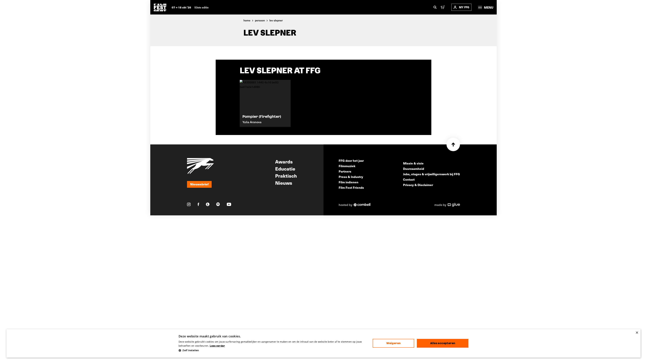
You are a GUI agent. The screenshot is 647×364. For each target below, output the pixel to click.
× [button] (637, 332)
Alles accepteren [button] (442, 343)
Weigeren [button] (393, 343)
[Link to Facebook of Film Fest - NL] (198, 204)
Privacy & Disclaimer (418, 185)
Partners (345, 171)
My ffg (464, 7)
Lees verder (217, 345)
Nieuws (283, 182)
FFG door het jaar (351, 160)
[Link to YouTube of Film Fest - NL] (229, 204)
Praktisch (286, 175)
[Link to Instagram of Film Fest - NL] (189, 204)
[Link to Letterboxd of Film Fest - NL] (207, 204)
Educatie (285, 168)
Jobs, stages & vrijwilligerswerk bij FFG (431, 174)
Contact (409, 179)
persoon (260, 20)
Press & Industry (351, 177)
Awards (284, 161)
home (246, 20)
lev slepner (276, 20)
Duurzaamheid (413, 168)
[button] (273, 350)
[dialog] (323, 343)
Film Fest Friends (351, 187)
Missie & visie (413, 163)
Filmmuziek (347, 166)
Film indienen (348, 182)
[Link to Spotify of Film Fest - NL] (218, 204)
